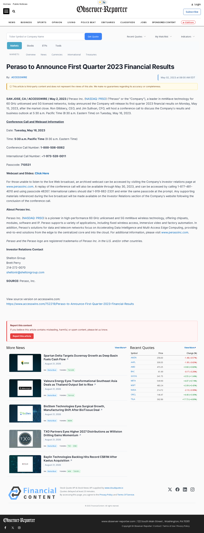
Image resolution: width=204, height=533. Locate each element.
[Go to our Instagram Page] (19, 528)
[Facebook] (177, 493)
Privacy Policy (106, 494)
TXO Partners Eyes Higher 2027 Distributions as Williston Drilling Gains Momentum (83, 433)
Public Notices (20, 4)
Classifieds (127, 22)
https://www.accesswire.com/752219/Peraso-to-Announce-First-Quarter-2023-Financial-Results (70, 304)
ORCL (133, 394)
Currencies (57, 54)
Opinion (57, 22)
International (74, 54)
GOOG (134, 376)
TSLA (133, 399)
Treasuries (91, 54)
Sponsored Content (164, 22)
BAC (133, 371)
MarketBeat (52, 370)
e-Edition (188, 22)
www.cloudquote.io (114, 487)
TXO (69, 446)
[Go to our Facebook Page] (5, 528)
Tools (58, 45)
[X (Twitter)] (170, 493)
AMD (133, 367)
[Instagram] (192, 493)
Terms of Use (169, 526)
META (133, 380)
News (12, 22)
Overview (31, 54)
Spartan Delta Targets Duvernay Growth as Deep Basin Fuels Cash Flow (81, 357)
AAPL (133, 362)
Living (72, 22)
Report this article (22, 336)
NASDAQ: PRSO (95, 98)
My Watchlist (161, 36)
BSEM (70, 421)
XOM (75, 446)
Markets (14, 45)
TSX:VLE (71, 395)
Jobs (143, 22)
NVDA (133, 390)
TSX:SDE (71, 370)
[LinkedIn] (185, 493)
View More (120, 347)
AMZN (133, 357)
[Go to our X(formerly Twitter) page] (12, 528)
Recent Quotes (134, 36)
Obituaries (108, 22)
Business (26, 22)
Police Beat (88, 22)
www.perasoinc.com (19, 186)
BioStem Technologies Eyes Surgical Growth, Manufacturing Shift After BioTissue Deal (74, 408)
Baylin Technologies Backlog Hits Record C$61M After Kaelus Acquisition (80, 458)
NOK (69, 471)
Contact (157, 526)
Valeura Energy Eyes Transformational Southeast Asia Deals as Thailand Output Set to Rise (80, 382)
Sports (41, 22)
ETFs (44, 45)
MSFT (133, 385)
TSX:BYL (76, 471)
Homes (7, 4)
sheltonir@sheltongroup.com (25, 272)
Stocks (30, 45)
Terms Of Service (125, 494)
